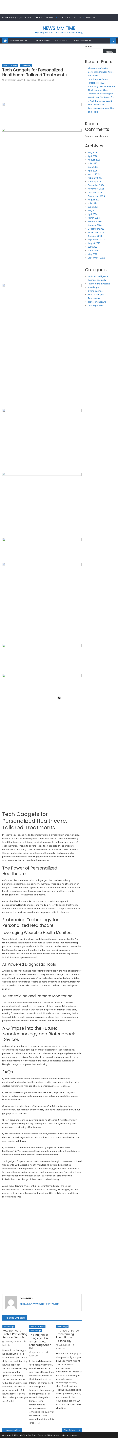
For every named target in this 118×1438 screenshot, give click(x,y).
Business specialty (20, 40)
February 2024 (95, 221)
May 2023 (92, 254)
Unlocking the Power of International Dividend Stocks (14, 1430)
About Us (77, 17)
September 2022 (96, 257)
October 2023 (95, 236)
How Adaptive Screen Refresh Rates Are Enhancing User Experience (101, 83)
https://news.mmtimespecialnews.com (39, 1303)
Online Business (43, 40)
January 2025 (94, 181)
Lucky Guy (7, 1345)
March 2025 (94, 174)
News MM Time (59, 28)
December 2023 (96, 228)
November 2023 (96, 232)
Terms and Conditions (45, 17)
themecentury (72, 1435)
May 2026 (93, 152)
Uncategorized (95, 305)
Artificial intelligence (98, 276)
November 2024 (96, 188)
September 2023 (96, 239)
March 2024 (94, 217)
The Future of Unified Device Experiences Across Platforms (101, 72)
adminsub (31, 80)
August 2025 (94, 159)
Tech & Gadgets (10, 66)
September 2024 (96, 196)
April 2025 (92, 170)
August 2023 (94, 243)
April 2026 (93, 156)
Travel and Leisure (81, 40)
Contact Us (90, 17)
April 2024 (93, 214)
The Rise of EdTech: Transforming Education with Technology (68, 1335)
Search (88, 46)
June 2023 (93, 250)
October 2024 (95, 192)
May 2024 (93, 210)
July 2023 (92, 246)
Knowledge (61, 40)
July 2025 (92, 163)
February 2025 (95, 178)
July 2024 (92, 203)
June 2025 (93, 167)
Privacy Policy (64, 17)
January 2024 (95, 225)
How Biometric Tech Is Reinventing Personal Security (14, 1334)
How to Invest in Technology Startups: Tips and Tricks (101, 108)
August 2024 (94, 199)
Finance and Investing (99, 283)
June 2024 (93, 206)
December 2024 (96, 185)
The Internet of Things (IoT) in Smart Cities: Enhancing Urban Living (40, 1341)
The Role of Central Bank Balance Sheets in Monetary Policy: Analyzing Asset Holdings (73, 1430)
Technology (26, 66)
